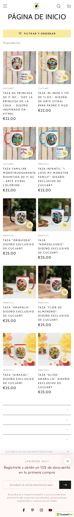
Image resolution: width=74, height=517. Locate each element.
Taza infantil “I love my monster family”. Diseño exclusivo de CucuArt (53, 177)
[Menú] (5, 6)
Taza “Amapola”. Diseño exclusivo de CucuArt (18, 311)
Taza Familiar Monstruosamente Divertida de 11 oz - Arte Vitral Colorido (19, 177)
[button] (58, 6)
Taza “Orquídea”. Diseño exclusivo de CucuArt (18, 244)
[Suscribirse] (69, 451)
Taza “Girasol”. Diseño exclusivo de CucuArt (18, 379)
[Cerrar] (67, 461)
